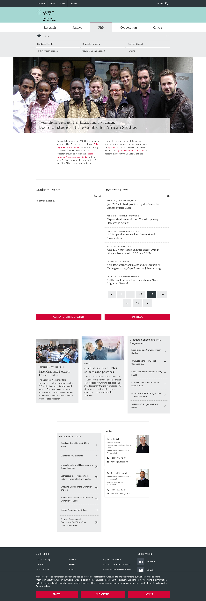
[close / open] (167, 36)
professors (114, 147)
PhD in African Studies (47, 51)
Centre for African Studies (49, 19)
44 (140, 294)
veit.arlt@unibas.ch (119, 462)
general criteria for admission (131, 150)
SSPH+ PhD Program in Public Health (145, 406)
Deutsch (41, 3)
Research (50, 27)
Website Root (39, 35)
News (52, 3)
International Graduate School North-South (145, 384)
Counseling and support (93, 51)
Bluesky (151, 570)
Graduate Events (45, 44)
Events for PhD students (72, 455)
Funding (131, 51)
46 (162, 294)
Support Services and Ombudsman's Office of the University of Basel (73, 522)
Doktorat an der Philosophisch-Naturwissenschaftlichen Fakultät (76, 477)
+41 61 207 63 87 (118, 489)
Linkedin (151, 561)
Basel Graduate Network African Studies (146, 351)
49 (137, 302)
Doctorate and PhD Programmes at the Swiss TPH (146, 395)
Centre (157, 27)
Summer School (135, 44)
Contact (73, 3)
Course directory (43, 559)
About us (73, 559)
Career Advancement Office (74, 510)
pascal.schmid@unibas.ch (122, 493)
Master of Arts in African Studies (117, 564)
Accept (149, 594)
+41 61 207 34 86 (118, 458)
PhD (101, 27)
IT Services (41, 564)
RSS (99, 196)
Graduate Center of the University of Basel (76, 488)
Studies (77, 27)
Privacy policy (43, 586)
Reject (57, 594)
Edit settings (103, 594)
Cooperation (128, 27)
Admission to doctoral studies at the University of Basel (77, 499)
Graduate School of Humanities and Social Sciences (77, 466)
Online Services (42, 570)
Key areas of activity (112, 559)
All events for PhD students (69, 317)
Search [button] (160, 3)
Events (62, 3)
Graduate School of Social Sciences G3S (143, 362)
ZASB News (137, 317)
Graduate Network (91, 44)
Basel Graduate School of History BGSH (146, 373)
